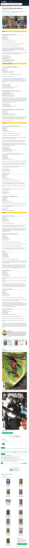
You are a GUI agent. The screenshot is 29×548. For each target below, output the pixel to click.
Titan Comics (8, 11)
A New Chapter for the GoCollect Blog (5, 455)
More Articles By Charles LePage (6, 336)
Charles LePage (5, 9)
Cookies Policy (24, 541)
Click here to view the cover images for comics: (8, 14)
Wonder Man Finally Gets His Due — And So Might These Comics (9, 461)
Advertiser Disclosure (25, 3)
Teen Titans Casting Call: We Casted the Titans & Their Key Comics (9, 458)
